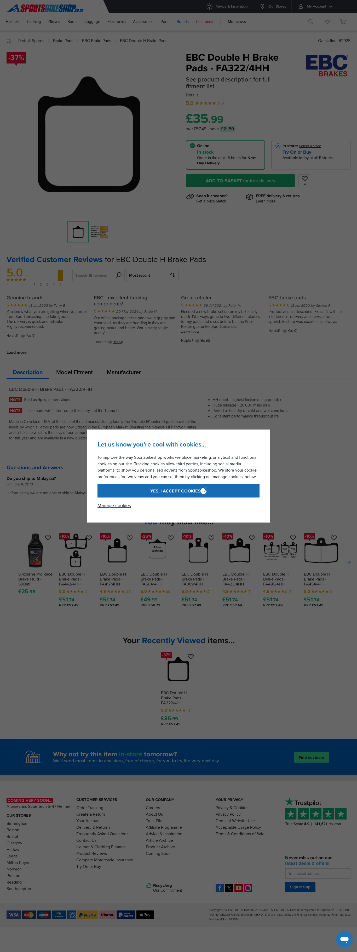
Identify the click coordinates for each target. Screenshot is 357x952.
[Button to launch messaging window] (344, 939)
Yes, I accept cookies (175, 491)
